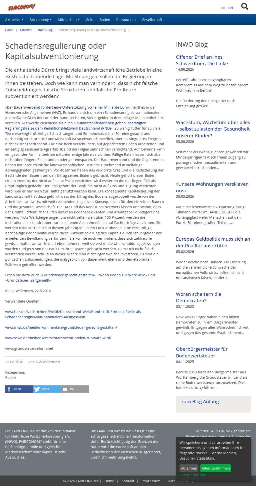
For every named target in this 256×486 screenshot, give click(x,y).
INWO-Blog (45, 30)
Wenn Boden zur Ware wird (122, 275)
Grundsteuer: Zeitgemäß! (28, 280)
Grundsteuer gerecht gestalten (68, 275)
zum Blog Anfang (200, 401)
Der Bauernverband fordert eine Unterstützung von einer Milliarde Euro (67, 107)
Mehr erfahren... (194, 475)
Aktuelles (26, 30)
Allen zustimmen (216, 468)
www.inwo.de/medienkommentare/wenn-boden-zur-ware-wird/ (58, 337)
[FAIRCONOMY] (85, 7)
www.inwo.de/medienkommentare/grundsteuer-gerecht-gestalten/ (61, 327)
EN (230, 7)
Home (9, 30)
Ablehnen (189, 468)
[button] (19, 389)
